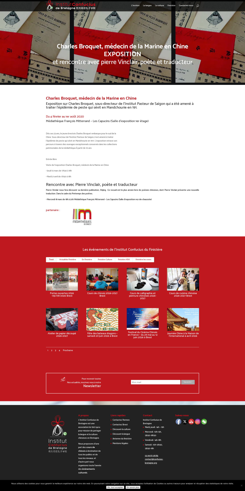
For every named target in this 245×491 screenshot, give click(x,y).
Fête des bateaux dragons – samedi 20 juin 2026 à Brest (102, 334)
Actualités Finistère (67, 259)
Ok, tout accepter (115, 487)
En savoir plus (133, 487)
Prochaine (68, 350)
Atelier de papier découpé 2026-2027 (62, 334)
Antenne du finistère (122, 438)
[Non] (241, 485)
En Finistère (87, 259)
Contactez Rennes (121, 420)
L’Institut (135, 6)
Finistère (171, 6)
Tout (51, 259)
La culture (159, 6)
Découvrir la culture (121, 429)
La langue (147, 6)
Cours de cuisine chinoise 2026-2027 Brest (183, 294)
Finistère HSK (124, 259)
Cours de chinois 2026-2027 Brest (102, 294)
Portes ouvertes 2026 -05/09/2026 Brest (62, 294)
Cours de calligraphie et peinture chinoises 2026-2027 (142, 296)
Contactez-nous (186, 6)
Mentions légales (120, 443)
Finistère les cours (143, 259)
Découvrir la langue (121, 434)
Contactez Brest (120, 424)
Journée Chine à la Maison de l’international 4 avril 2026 (183, 334)
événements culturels (86, 471)
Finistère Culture (105, 259)
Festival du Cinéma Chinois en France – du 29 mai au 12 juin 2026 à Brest (143, 335)
